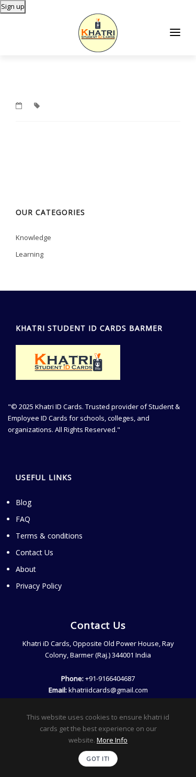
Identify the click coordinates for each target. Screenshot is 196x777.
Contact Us (34, 552)
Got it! (98, 758)
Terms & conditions (49, 536)
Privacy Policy (39, 586)
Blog (23, 502)
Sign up (13, 6)
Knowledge (33, 237)
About (26, 569)
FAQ (23, 519)
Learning (29, 254)
